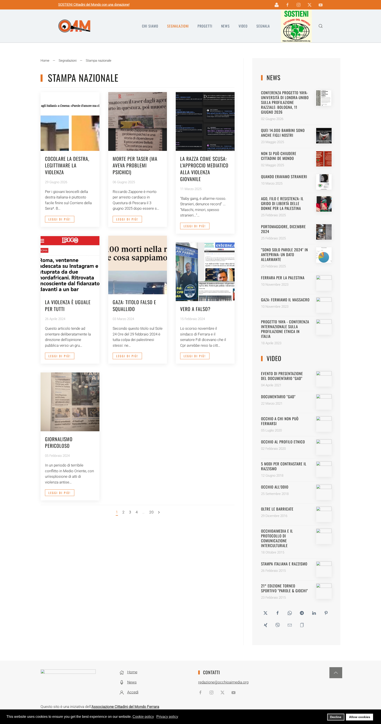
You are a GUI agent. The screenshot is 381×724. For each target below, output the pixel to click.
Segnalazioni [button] (178, 26)
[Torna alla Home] (74, 26)
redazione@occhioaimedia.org (223, 682)
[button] (320, 26)
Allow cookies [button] (359, 717)
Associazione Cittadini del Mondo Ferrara (125, 706)
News (225, 26)
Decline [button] (335, 717)
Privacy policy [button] (167, 716)
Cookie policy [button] (143, 716)
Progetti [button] (205, 26)
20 (151, 512)
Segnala (263, 26)
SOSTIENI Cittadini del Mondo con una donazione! (93, 5)
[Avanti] (159, 512)
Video (243, 26)
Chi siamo (150, 26)
